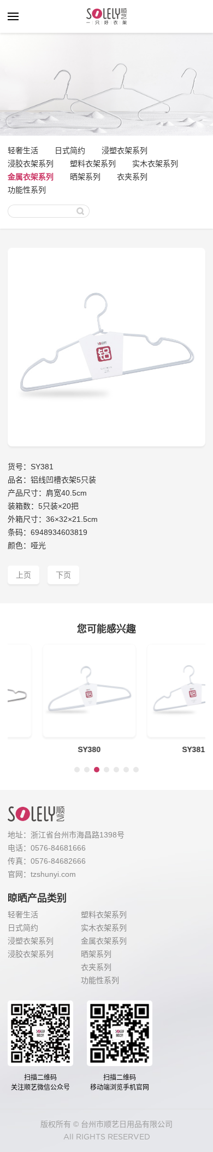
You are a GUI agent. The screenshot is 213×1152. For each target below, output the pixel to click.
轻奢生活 (23, 150)
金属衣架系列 (31, 176)
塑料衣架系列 (93, 163)
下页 (63, 575)
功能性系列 (27, 189)
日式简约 (70, 150)
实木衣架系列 (155, 163)
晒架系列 (85, 176)
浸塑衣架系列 (124, 150)
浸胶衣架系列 (31, 163)
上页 (23, 575)
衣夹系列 (132, 176)
